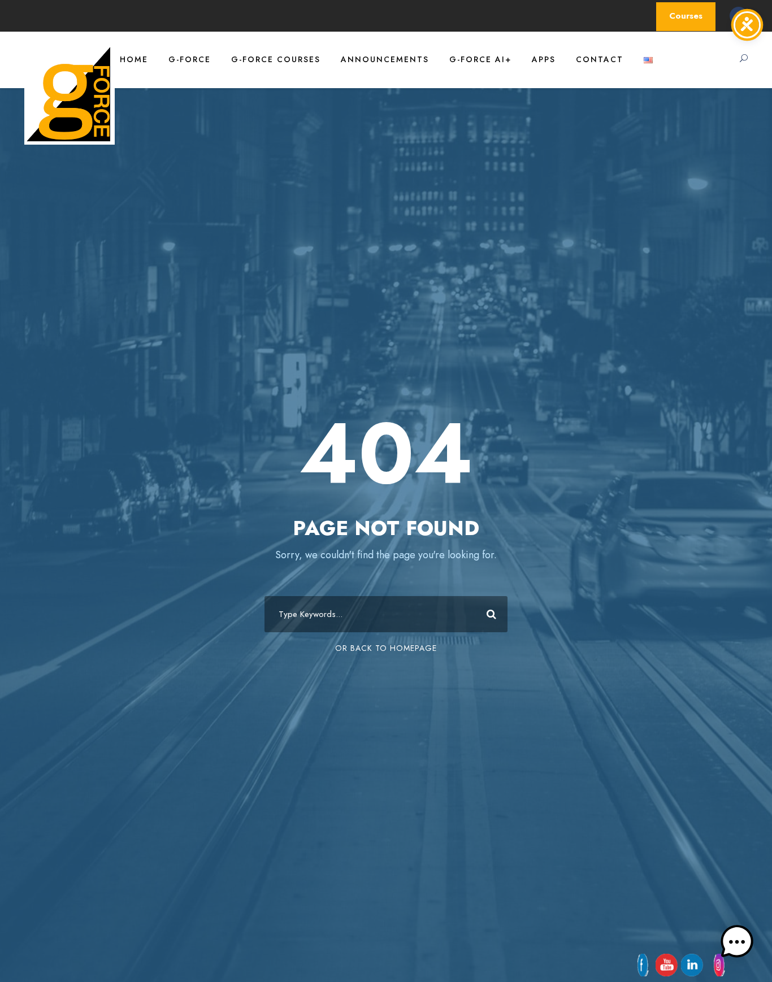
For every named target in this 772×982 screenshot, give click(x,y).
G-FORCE (189, 59)
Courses (685, 16)
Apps (544, 59)
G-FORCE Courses (275, 59)
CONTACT (599, 59)
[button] (737, 944)
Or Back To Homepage (386, 648)
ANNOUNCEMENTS (385, 59)
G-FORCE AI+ (480, 59)
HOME (134, 59)
